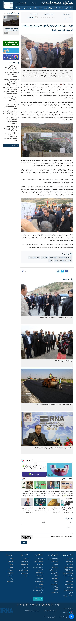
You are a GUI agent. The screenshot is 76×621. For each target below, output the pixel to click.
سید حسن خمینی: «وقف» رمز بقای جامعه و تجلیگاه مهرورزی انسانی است (10, 99)
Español (10, 573)
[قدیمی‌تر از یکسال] (47, 299)
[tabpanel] (11, 25)
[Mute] (52, 475)
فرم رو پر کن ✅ (34, 474)
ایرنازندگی (25, 559)
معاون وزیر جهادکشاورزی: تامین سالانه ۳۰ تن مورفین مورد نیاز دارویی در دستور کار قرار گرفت (10, 90)
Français (10, 581)
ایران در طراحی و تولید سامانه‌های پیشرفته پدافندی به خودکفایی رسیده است (11, 121)
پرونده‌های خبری (53, 559)
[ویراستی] (33, 604)
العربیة (11, 564)
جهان (45, 8)
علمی (20, 8)
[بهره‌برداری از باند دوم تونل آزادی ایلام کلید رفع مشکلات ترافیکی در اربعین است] (47, 51)
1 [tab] (11, 13)
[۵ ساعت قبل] (11, 20)
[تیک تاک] (27, 604)
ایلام (31, 14)
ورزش (50, 8)
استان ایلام (45, 257)
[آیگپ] (42, 604)
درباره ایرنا (70, 559)
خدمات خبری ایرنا (68, 596)
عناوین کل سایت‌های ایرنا (54, 568)
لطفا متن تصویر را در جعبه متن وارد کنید (62, 536)
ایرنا (57, 3)
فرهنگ (35, 8)
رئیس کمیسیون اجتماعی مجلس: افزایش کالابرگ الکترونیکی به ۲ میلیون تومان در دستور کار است (10, 82)
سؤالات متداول (69, 567)
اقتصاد (55, 8)
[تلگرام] (58, 604)
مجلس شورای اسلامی (65, 257)
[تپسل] (23, 461)
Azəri (11, 567)
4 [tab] (5, 13)
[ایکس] (55, 604)
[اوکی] (23, 604)
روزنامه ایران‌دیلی (23, 570)
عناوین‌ (66, 8)
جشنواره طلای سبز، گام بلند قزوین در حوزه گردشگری (11, 74)
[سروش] (36, 604)
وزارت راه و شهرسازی (34, 257)
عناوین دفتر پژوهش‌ (54, 585)
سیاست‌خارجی (28, 8)
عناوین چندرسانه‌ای (54, 591)
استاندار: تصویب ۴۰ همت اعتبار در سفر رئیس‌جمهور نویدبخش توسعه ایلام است (52, 448)
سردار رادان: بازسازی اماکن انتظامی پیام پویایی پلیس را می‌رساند (10, 113)
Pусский (10, 576)
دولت (56, 261)
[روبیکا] (52, 604)
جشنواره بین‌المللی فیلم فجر (38, 568)
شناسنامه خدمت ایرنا (68, 577)
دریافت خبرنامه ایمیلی (68, 591)
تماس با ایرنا (69, 561)
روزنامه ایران (24, 561)
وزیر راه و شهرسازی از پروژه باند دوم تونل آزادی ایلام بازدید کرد (56, 317)
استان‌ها (36, 14)
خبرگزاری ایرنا (53, 257)
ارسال (23, 542)
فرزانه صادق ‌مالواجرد (65, 261)
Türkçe (11, 570)
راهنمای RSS (69, 570)
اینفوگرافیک (39, 578)
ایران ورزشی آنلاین (24, 574)
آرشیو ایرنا (70, 564)
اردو (12, 579)
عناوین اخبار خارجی (54, 579)
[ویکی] (20, 604)
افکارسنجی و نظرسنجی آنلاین (38, 560)
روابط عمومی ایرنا (68, 573)
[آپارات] (49, 604)
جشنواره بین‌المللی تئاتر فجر (38, 591)
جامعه (40, 8)
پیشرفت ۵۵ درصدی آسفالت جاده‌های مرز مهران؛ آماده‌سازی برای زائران (53, 404)
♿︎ (71, 616)
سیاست (61, 8)
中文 (11, 559)
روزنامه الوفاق (24, 564)
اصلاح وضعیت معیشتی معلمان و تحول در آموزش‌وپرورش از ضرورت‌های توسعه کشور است (10, 137)
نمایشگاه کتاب (39, 573)
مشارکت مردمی (68, 584)
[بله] (46, 604)
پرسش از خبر (39, 576)
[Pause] (49, 475)
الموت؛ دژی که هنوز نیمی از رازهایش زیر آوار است (11, 29)
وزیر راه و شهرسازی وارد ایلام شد (63, 361)
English (10, 561)
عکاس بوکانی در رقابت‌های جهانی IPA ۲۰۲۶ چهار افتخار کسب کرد (10, 68)
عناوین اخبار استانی (54, 574)
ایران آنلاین (25, 567)
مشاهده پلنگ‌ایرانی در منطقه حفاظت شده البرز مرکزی (11, 106)
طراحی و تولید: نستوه (68, 613)
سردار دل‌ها (40, 564)
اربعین (50, 261)
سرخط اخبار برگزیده (55, 563)
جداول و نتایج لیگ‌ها (39, 582)
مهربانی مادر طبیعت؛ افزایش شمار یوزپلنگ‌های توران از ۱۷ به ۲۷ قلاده (10, 128)
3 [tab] (7, 13)
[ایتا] (39, 604)
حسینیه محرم (39, 587)
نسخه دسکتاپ (38, 599)
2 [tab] (9, 13)
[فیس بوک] (30, 604)
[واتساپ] (17, 604)
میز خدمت (70, 587)
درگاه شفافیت (69, 581)
